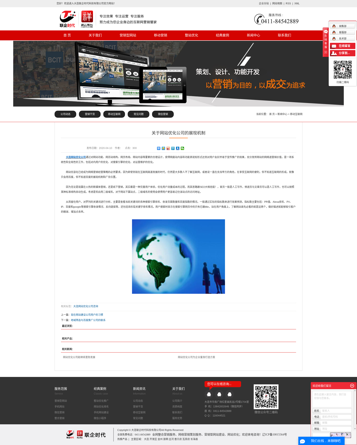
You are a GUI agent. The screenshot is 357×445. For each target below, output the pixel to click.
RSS (288, 3)
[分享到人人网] (178, 148)
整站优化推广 (101, 400)
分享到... (344, 53)
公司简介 (177, 400)
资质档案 (177, 406)
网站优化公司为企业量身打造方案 (196, 357)
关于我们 (95, 35)
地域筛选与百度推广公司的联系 (88, 320)
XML (297, 3)
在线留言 (344, 45)
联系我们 (284, 35)
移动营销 (160, 35)
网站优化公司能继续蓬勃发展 (79, 357)
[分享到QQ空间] (163, 148)
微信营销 (163, 114)
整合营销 (59, 418)
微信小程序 (100, 418)
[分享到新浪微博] (168, 148)
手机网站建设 (101, 412)
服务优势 (177, 418)
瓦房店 (186, 439)
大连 (146, 439)
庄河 (171, 439)
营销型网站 (128, 35)
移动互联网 (114, 114)
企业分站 (264, 3)
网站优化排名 (101, 406)
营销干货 (90, 114)
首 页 (67, 35)
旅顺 (165, 439)
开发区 (153, 439)
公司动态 (65, 114)
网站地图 (277, 3)
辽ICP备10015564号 (274, 434)
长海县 (194, 439)
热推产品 (122, 439)
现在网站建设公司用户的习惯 (87, 314)
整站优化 (191, 35)
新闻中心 (253, 35)
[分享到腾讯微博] (173, 148)
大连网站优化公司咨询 (85, 306)
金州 (160, 439)
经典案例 (222, 35)
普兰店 (178, 439)
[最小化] (352, 386)
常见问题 (139, 114)
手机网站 (59, 406)
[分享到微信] (182, 148)
